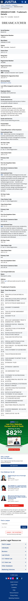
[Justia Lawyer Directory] (21, 578)
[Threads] (15, 578)
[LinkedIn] (6, 578)
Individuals (5, 548)
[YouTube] (8, 578)
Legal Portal (14, 584)
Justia (2, 5)
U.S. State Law (6, 562)
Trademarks (8, 5)
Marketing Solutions (8, 569)
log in (5, 281)
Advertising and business (7, 6)
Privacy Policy (14, 595)
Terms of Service (14, 592)
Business (4, 551)
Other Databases (7, 566)
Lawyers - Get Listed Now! (14, 532)
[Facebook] (11, 578)
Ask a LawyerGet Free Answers (6, 457)
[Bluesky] (17, 578)
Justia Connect (14, 582)
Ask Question (14, 465)
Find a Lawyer (5, 520)
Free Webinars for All (7, 472)
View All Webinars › (14, 505)
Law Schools (6, 555)
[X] (19, 578)
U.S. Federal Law (7, 559)
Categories (14, 5)
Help (14, 590)
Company (14, 587)
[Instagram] (13, 578)
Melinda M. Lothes (6, 83)
